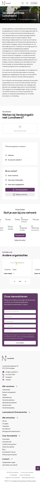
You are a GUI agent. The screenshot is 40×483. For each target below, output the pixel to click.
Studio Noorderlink (8, 447)
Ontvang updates (21, 190)
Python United (31, 481)
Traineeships (6, 390)
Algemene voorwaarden (12, 477)
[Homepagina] (6, 3)
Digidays (15, 481)
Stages (4, 395)
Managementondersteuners (11, 431)
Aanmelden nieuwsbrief (9, 465)
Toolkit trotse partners (9, 444)
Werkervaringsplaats (9, 392)
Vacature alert (6, 405)
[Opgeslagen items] (27, 3)
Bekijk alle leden (20, 240)
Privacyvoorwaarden (27, 472)
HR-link (4, 421)
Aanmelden (20, 343)
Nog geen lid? (20, 235)
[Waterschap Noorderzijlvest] (34, 227)
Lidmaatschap (6, 442)
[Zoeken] (22, 3)
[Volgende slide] (25, 281)
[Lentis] (9, 220)
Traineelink (5, 426)
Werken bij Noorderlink (9, 455)
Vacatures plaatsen (8, 400)
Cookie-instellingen (24, 475)
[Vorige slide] (15, 281)
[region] (20, 267)
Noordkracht (6, 429)
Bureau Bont (22, 481)
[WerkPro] (19, 220)
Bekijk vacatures (21, 194)
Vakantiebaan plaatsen (9, 402)
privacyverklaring (29, 336)
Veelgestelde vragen (8, 462)
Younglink (5, 424)
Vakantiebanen (7, 397)
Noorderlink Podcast (8, 452)
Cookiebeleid (13, 475)
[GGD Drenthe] (11, 228)
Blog (3, 449)
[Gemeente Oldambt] (26, 219)
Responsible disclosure (28, 477)
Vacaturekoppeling (8, 408)
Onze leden (5, 439)
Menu (35, 3)
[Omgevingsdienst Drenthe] (22, 227)
